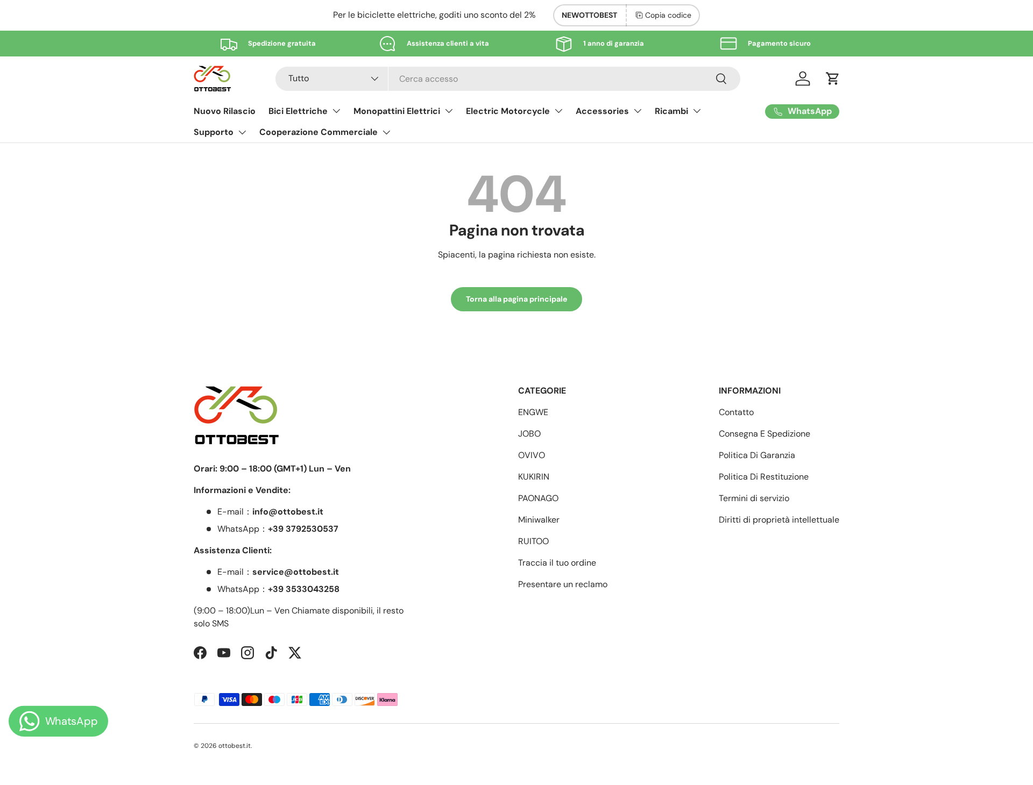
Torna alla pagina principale (516, 299)
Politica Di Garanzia (757, 455)
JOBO (529, 433)
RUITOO (533, 541)
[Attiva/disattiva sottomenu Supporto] (242, 132)
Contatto (736, 412)
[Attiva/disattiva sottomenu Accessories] (637, 110)
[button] (833, 78)
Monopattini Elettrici (396, 111)
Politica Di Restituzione (764, 476)
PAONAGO (538, 498)
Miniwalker (539, 519)
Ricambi (671, 111)
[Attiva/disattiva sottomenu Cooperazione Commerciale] (386, 132)
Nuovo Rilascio (225, 111)
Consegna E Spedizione (764, 433)
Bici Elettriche (298, 111)
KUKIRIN (533, 476)
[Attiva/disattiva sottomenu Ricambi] (696, 110)
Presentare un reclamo (562, 584)
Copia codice (668, 15)
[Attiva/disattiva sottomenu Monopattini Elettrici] (448, 110)
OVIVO (531, 455)
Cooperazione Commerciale (318, 132)
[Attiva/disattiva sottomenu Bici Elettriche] (336, 110)
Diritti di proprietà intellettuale (779, 519)
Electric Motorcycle (508, 111)
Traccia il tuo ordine (557, 562)
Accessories (602, 111)
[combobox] (507, 79)
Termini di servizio (754, 498)
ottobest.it (234, 745)
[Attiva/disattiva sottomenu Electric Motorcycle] (558, 110)
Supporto (214, 132)
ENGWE (533, 412)
